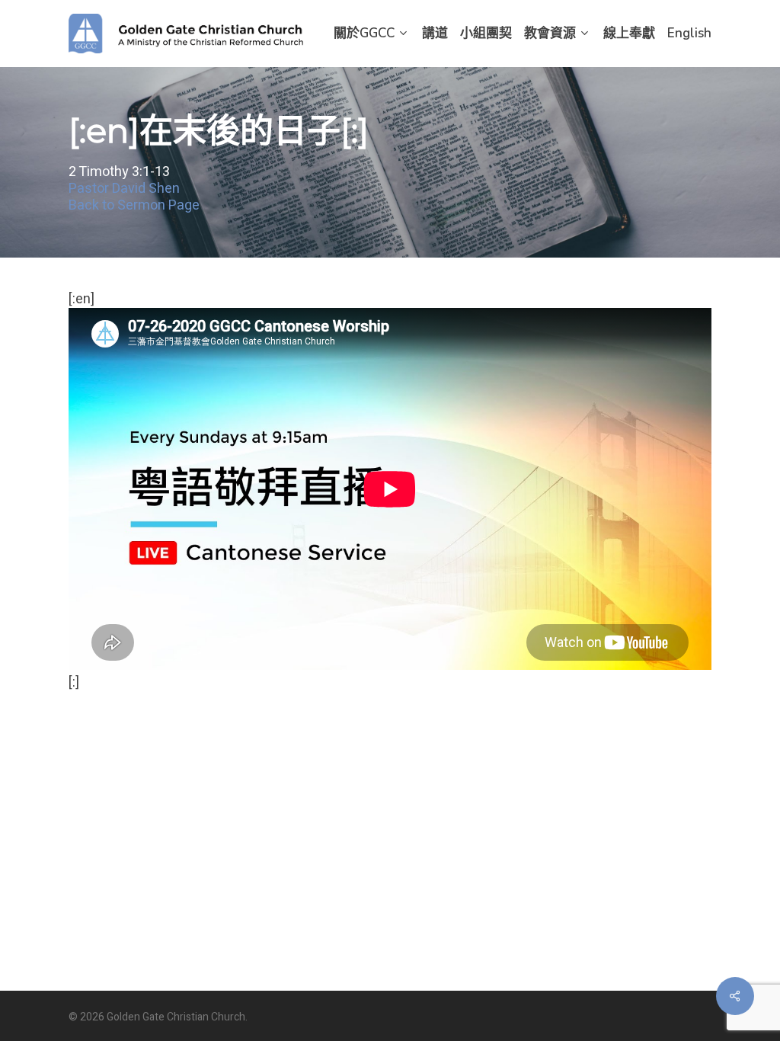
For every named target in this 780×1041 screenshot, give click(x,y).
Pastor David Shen (124, 189)
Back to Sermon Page (134, 206)
